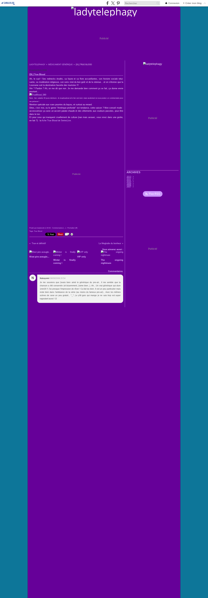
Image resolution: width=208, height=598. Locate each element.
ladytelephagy (37, 64)
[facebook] (107, 3)
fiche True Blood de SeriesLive (56, 120)
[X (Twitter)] (113, 3)
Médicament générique (60, 64)
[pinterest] (118, 3)
